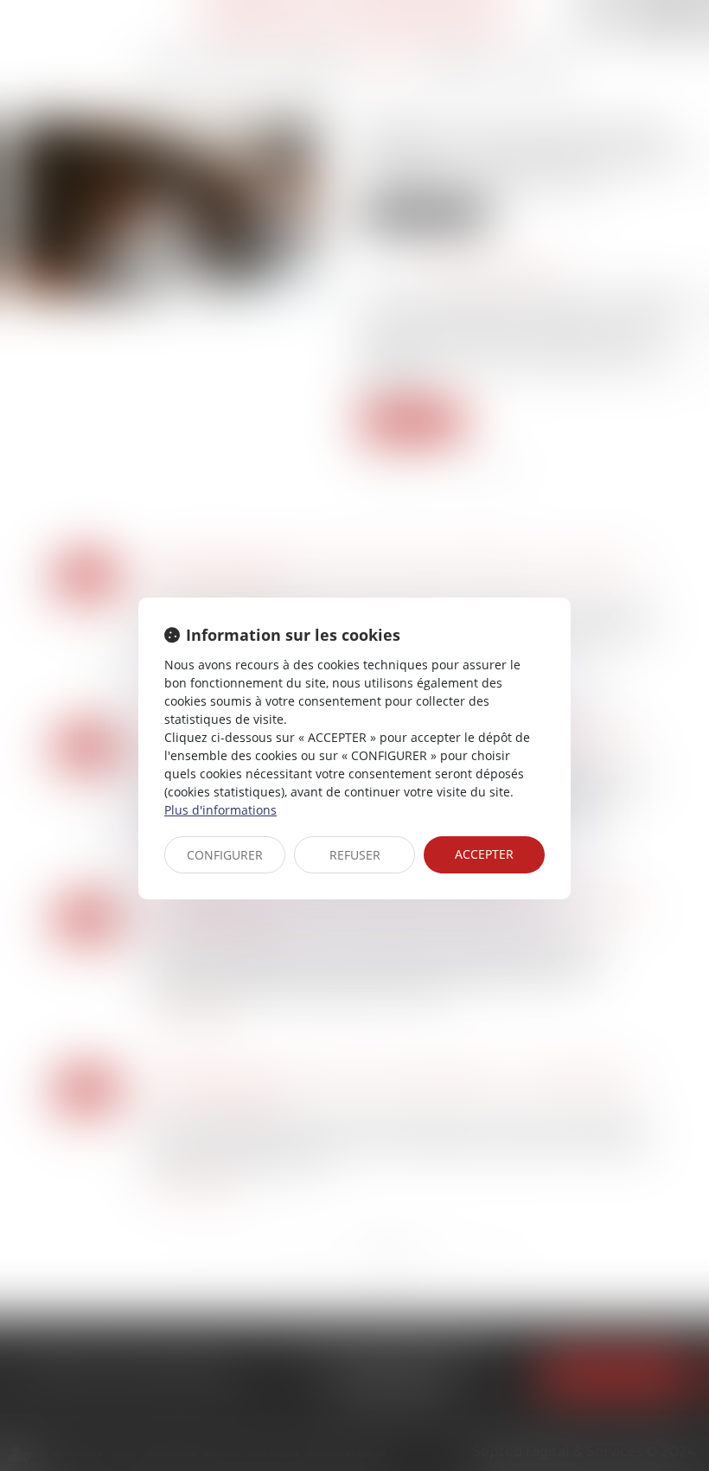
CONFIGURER (225, 855)
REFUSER (354, 855)
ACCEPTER (484, 854)
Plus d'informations (220, 810)
